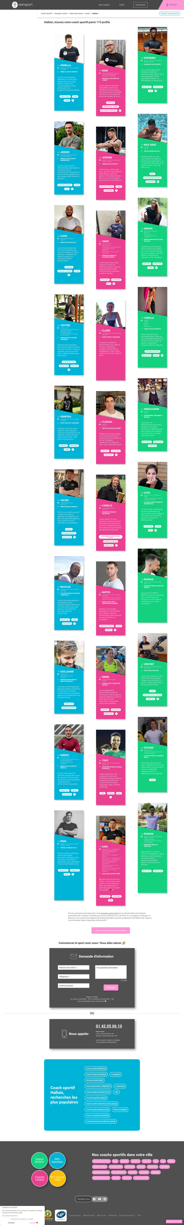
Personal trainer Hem (94, 1080)
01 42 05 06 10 (109, 1026)
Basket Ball (152, 445)
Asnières (141, 1167)
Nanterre (116, 1178)
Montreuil (126, 1178)
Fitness (67, 100)
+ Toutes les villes (141, 1178)
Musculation (146, 87)
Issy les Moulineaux (101, 1172)
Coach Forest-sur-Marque (96, 1074)
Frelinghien (115, 1074)
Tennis (75, 96)
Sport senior (74, 445)
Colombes (164, 1167)
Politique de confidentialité (9, 1215)
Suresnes (132, 1172)
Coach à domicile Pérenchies (97, 1115)
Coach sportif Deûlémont (95, 1069)
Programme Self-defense (111, 106)
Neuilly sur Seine (100, 1167)
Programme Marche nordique (152, 695)
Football (68, 529)
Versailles (155, 1172)
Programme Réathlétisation (152, 177)
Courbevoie (152, 1167)
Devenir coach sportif (169, 13)
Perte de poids (63, 870)
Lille (116, 1092)
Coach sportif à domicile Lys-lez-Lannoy (101, 1104)
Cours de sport (75, 1215)
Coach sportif (46, 13)
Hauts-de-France (76, 13)
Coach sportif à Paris (101, 1161)
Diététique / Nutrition (65, 185)
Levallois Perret (116, 1167)
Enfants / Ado (64, 365)
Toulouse (146, 1161)
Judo (66, 189)
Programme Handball (69, 533)
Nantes (171, 1161)
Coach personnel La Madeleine (98, 1086)
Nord (88, 13)
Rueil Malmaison (118, 1172)
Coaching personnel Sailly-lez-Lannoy (100, 1121)
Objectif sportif (89, 1215)
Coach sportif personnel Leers (97, 1092)
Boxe (150, 90)
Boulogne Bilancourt (101, 1178)
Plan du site (101, 1215)
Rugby (152, 173)
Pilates (158, 526)
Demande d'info (175, 1221)
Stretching (110, 102)
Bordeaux (135, 1161)
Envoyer (111, 987)
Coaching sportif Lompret (96, 1098)
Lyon (115, 1161)
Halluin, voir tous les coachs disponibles (111, 930)
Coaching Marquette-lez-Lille (97, 1110)
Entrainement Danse (69, 362)
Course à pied (116, 709)
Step (150, 530)
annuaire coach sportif (110, 913)
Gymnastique (157, 263)
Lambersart (119, 1086)
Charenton (144, 1172)
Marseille (124, 1161)
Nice (155, 1161)
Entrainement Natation (152, 351)
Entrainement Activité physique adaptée (110, 537)
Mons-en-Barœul (120, 1110)
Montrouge (130, 1167)
